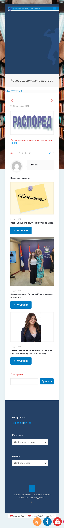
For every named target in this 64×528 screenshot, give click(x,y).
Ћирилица (17, 423)
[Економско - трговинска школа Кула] (33, 8)
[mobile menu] (54, 8)
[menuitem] (17, 516)
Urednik (33, 165)
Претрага (16, 374)
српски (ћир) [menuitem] (19, 516)
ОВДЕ (14, 143)
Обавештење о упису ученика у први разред (31, 223)
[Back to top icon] (32, 488)
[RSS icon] (32, 502)
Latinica (27, 423)
